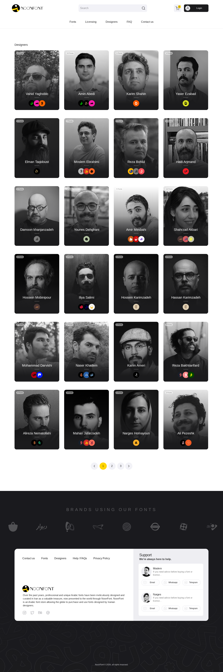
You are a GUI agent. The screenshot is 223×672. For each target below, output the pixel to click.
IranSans (35, 533)
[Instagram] (24, 613)
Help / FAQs (80, 558)
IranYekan (120, 533)
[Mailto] (48, 613)
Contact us (28, 558)
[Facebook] (40, 613)
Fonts (44, 558)
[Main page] (27, 8)
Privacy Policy (101, 558)
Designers (60, 558)
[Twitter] (32, 613)
